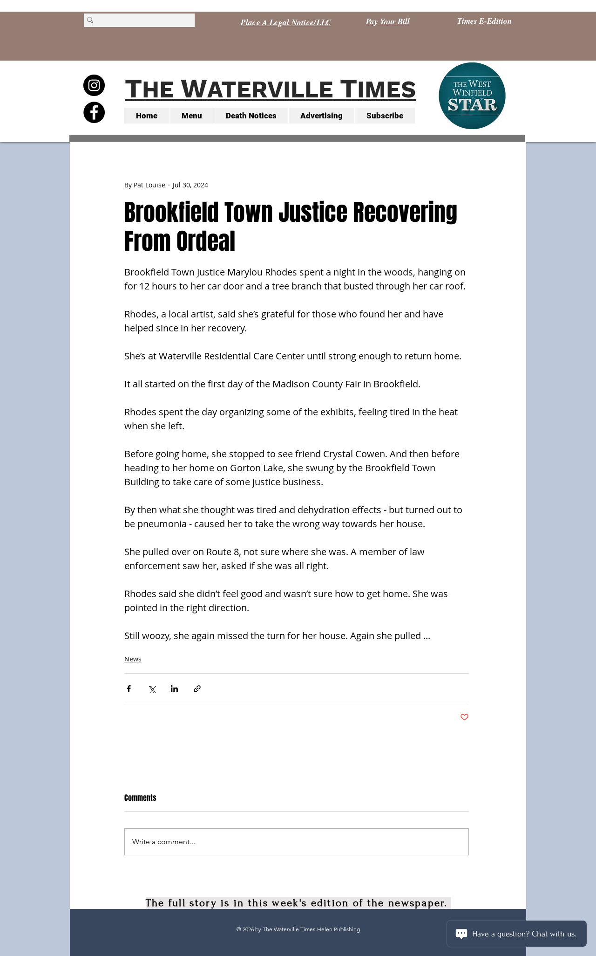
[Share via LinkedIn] (174, 688)
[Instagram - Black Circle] (94, 85)
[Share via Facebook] (128, 688)
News (133, 658)
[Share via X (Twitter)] (151, 688)
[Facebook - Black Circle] (94, 112)
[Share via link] (197, 688)
